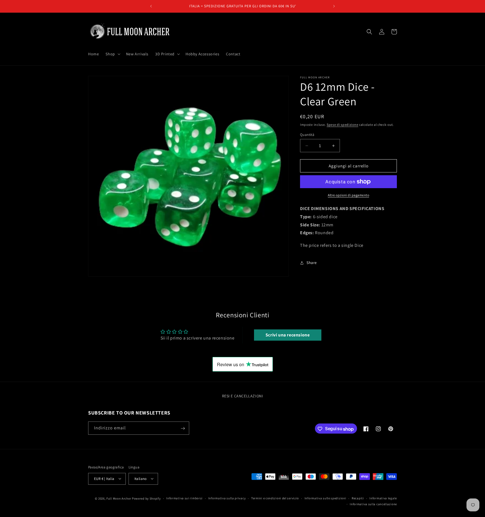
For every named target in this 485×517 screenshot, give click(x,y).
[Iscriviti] (183, 428)
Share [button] (311, 262)
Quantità (307, 134)
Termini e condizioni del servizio (275, 498)
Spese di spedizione (342, 124)
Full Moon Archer (118, 498)
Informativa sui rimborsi (184, 498)
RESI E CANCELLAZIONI (242, 395)
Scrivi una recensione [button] (288, 335)
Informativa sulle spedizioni (325, 498)
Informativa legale (383, 498)
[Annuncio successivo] (334, 6)
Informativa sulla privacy (227, 498)
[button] (112, 54)
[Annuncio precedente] (151, 6)
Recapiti (358, 498)
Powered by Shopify (146, 498)
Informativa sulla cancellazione (373, 504)
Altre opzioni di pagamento (348, 195)
